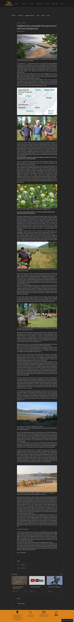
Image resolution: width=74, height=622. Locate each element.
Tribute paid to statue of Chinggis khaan (54, 587)
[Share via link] (25, 564)
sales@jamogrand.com (44, 614)
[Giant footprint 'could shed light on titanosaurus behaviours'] (19, 580)
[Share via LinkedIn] (22, 564)
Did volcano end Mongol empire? (35, 587)
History (43, 15)
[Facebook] (55, 615)
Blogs (48, 15)
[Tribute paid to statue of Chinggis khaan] (54, 580)
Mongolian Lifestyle (29, 15)
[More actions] (56, 22)
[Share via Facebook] (17, 564)
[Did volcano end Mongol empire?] (37, 580)
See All (61, 574)
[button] (61, 15)
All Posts (14, 15)
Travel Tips (20, 15)
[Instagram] (57, 615)
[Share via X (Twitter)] (20, 564)
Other (37, 15)
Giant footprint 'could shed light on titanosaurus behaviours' (18, 587)
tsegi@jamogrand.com (44, 616)
